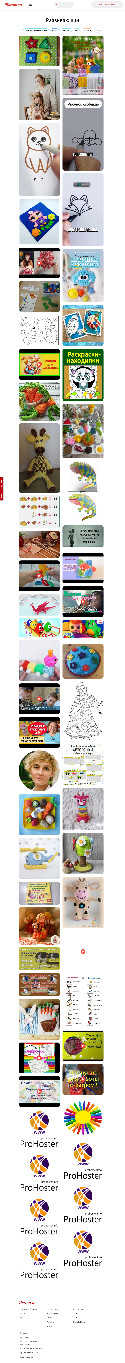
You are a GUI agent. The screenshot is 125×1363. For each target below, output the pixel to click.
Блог (22, 1318)
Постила (13, 4)
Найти (63, 5)
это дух (54, 30)
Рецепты (51, 1322)
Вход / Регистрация (107, 4)
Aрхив (49, 1326)
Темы (75, 1313)
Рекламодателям (28, 1357)
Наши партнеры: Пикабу (31, 1348)
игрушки (87, 30)
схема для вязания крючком (36, 30)
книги (77, 30)
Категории (78, 1309)
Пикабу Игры (79, 1322)
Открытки (51, 1318)
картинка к (66, 30)
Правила (24, 1337)
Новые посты (52, 1309)
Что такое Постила (28, 1309)
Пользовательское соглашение (28, 1343)
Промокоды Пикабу (29, 1353)
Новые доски (52, 1313)
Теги (75, 1318)
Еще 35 (98, 30)
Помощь (23, 1333)
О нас (22, 1313)
